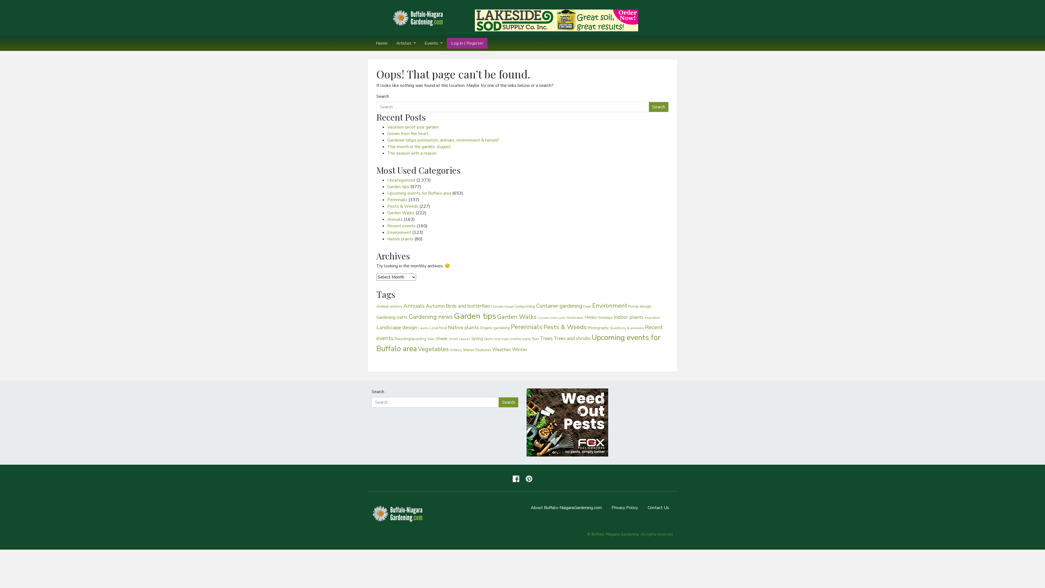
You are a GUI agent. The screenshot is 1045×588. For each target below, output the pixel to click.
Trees (546, 338)
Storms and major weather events (507, 339)
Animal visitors (389, 306)
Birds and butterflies (468, 306)
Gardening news (431, 317)
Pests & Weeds (402, 206)
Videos (456, 350)
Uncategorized (401, 180)
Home (382, 43)
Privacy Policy (624, 508)
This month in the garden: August (419, 147)
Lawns (423, 328)
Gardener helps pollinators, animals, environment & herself (443, 140)
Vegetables (433, 349)
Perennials (397, 200)
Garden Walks (400, 213)
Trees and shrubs (572, 338)
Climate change (502, 306)
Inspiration (652, 318)
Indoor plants (629, 317)
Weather (501, 350)
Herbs (591, 317)
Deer (587, 306)
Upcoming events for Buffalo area (419, 193)
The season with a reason (412, 153)
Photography (598, 328)
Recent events (401, 226)
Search (382, 96)
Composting (525, 306)
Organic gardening (495, 328)
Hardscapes (575, 318)
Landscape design (396, 327)
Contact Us (658, 508)
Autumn (435, 306)
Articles (404, 43)
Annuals (395, 219)
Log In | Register (467, 43)
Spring (477, 338)
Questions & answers (627, 328)
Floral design (639, 306)
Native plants (400, 239)
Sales (431, 339)
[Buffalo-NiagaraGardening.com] (419, 17)
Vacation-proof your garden (413, 127)
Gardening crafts (392, 317)
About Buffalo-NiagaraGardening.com (566, 508)
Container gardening (559, 306)
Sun (535, 338)
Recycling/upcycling (410, 338)
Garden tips (398, 187)
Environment (399, 232)
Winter (519, 349)
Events (432, 43)
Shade (442, 338)
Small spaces (459, 339)
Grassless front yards (551, 318)
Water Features (477, 350)
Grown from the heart (407, 134)
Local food (438, 327)
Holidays (605, 317)
